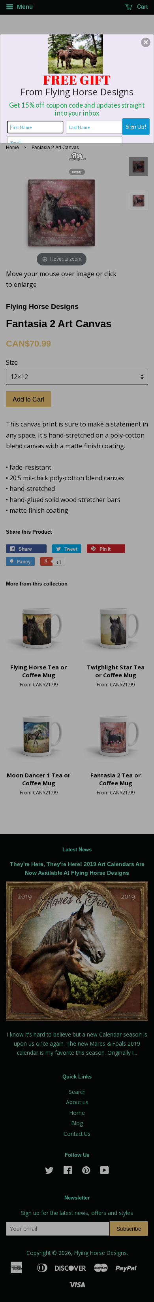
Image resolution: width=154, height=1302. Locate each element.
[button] (145, 42)
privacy (77, 172)
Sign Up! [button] (136, 126)
